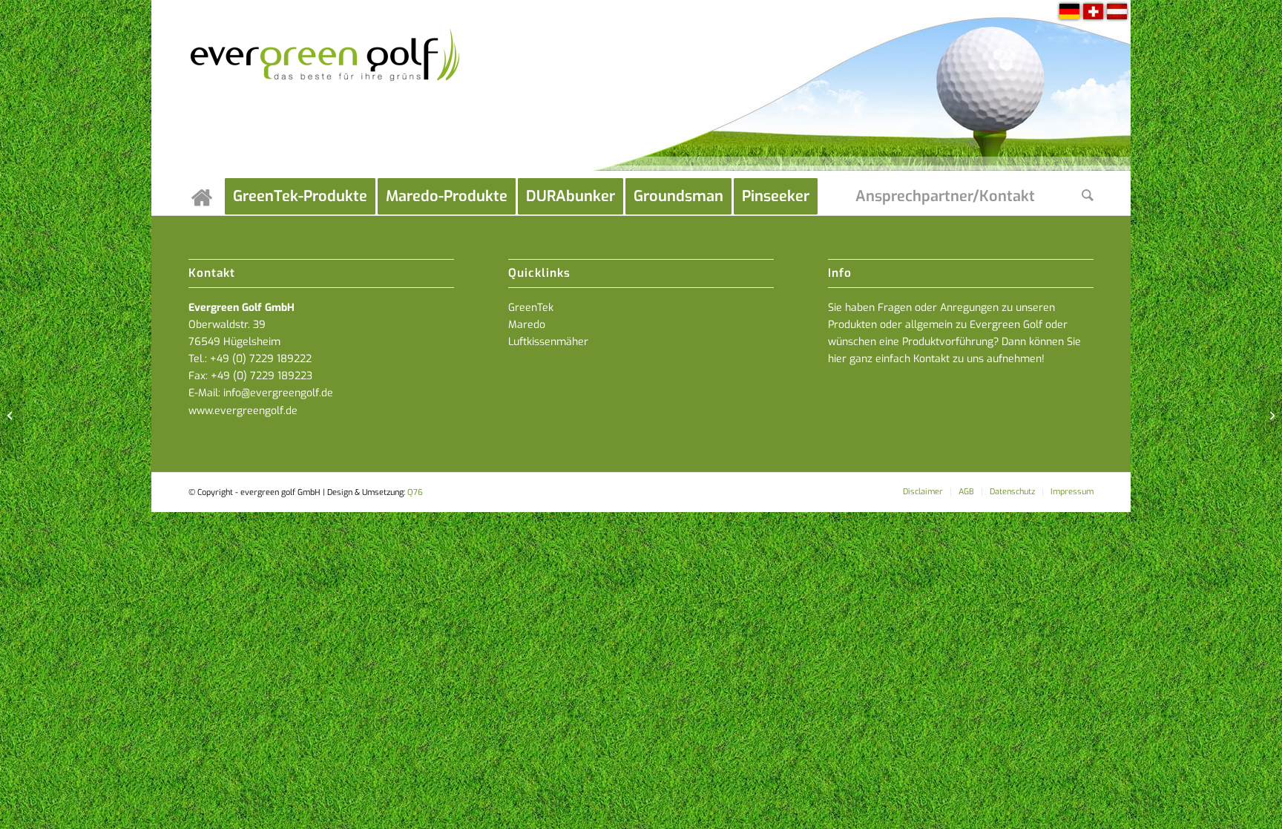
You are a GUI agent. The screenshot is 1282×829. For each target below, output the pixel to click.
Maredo (526, 325)
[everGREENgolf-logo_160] (326, 89)
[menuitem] (206, 196)
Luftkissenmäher (548, 342)
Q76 (415, 492)
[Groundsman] (11, 415)
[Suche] (1088, 196)
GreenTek (530, 308)
